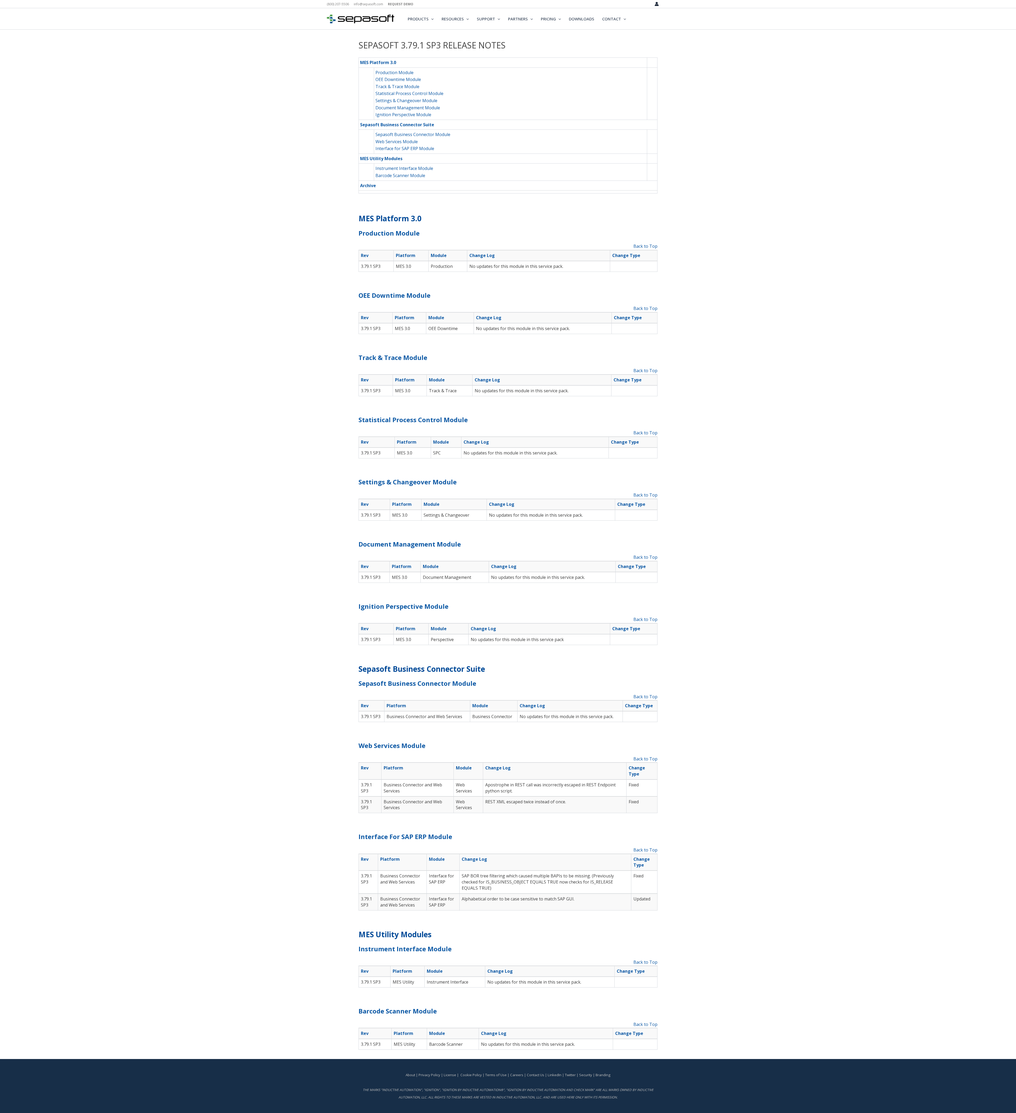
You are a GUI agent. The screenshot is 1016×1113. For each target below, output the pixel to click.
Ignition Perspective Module (403, 115)
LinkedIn (554, 1075)
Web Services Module (396, 142)
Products (418, 18)
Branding (603, 1075)
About (410, 1075)
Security (585, 1075)
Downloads (581, 18)
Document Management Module (407, 108)
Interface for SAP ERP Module (404, 148)
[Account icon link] (657, 4)
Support (486, 18)
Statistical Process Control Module (409, 93)
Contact (611, 18)
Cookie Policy (471, 1075)
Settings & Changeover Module (406, 100)
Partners (518, 18)
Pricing (548, 18)
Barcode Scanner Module (400, 175)
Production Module (394, 72)
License (450, 1075)
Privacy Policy (429, 1075)
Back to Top (645, 246)
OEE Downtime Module (398, 79)
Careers (516, 1075)
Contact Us (536, 1075)
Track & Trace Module (397, 86)
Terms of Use (496, 1075)
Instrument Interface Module (404, 168)
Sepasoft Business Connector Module (412, 134)
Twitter (570, 1075)
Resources (453, 18)
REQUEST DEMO (400, 4)
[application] (431, 18)
